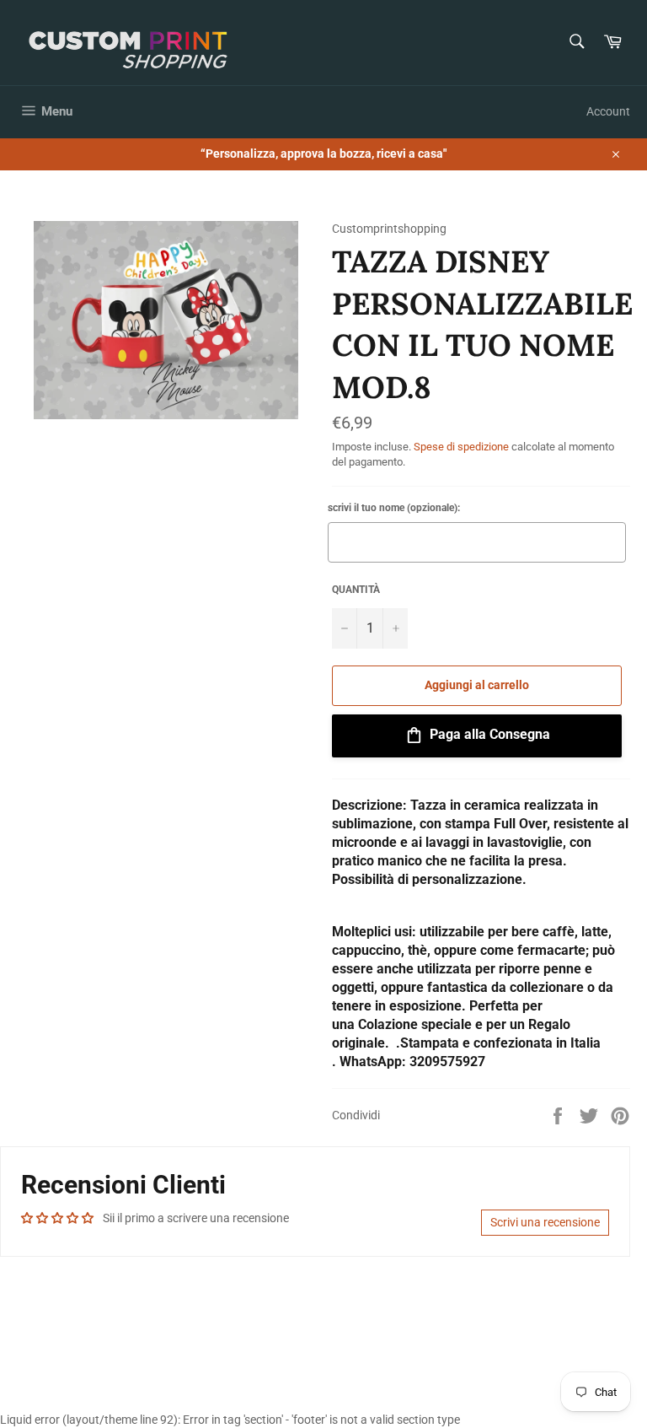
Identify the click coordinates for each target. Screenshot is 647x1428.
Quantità (356, 589)
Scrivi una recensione (545, 1222)
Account (608, 111)
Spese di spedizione (461, 446)
